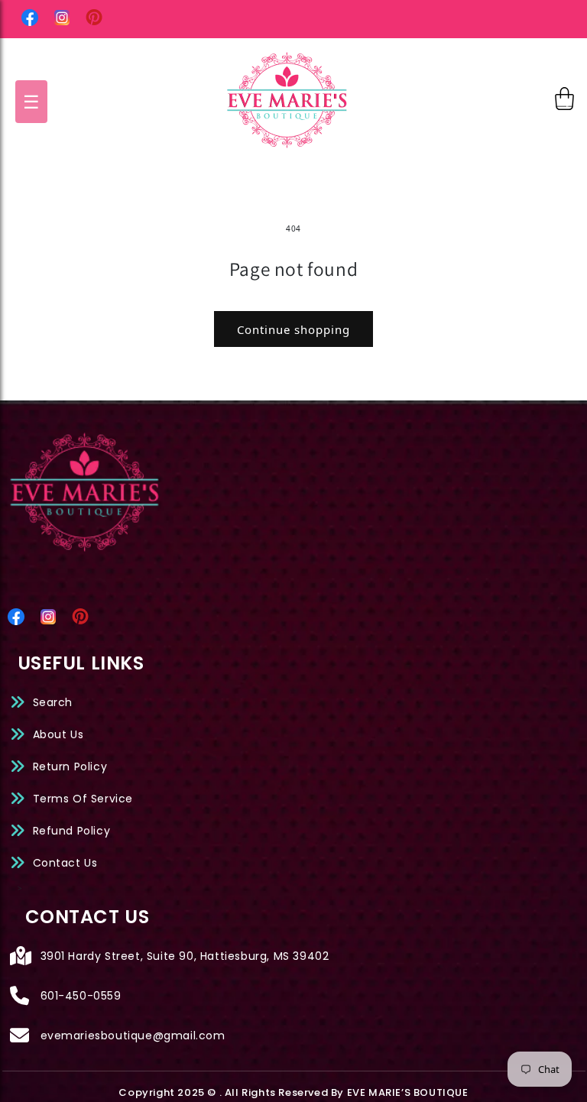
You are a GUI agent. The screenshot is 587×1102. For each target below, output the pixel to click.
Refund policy (72, 830)
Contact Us (65, 862)
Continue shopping (293, 329)
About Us (58, 734)
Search (53, 702)
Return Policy (70, 766)
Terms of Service (83, 798)
